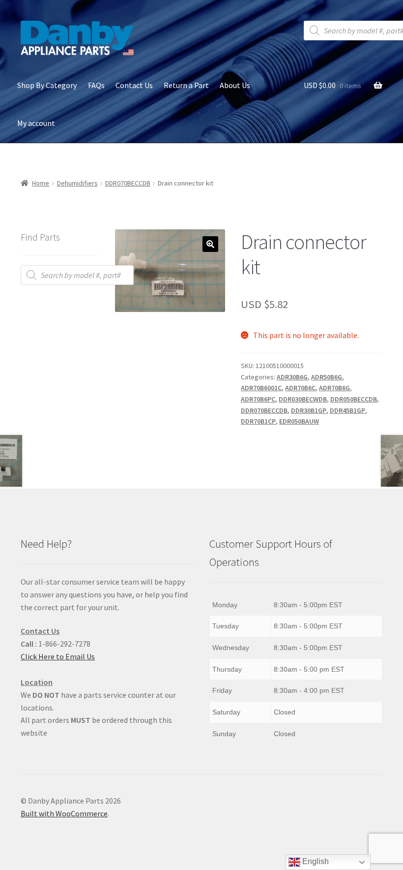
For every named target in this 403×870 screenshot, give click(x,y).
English (314, 861)
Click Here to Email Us (58, 656)
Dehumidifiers (77, 183)
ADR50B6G (326, 377)
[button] (210, 244)
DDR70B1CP (258, 421)
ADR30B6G (292, 377)
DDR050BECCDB (353, 399)
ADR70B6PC (258, 399)
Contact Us (134, 85)
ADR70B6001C (261, 387)
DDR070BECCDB (127, 183)
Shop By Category (47, 85)
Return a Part (186, 85)
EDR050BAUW (299, 421)
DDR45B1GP (347, 410)
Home (40, 183)
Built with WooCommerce (64, 813)
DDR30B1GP (308, 410)
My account (36, 123)
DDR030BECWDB (303, 399)
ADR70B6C (300, 387)
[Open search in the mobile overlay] (77, 275)
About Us (235, 85)
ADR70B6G (334, 387)
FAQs (96, 85)
